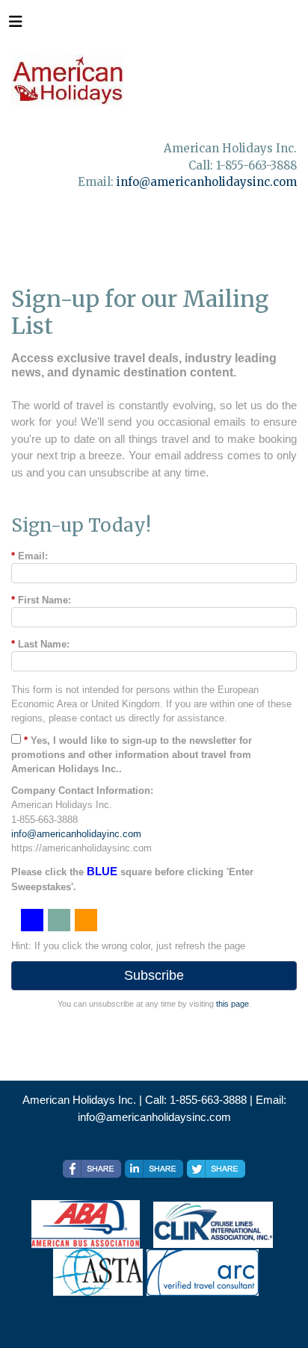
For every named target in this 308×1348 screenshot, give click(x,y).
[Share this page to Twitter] (216, 1169)
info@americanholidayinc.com (76, 833)
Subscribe (154, 975)
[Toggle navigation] (16, 25)
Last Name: (40, 644)
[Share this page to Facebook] (92, 1169)
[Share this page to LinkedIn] (154, 1169)
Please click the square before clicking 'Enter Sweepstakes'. (132, 878)
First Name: (41, 600)
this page (232, 1003)
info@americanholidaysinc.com (207, 182)
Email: (29, 556)
